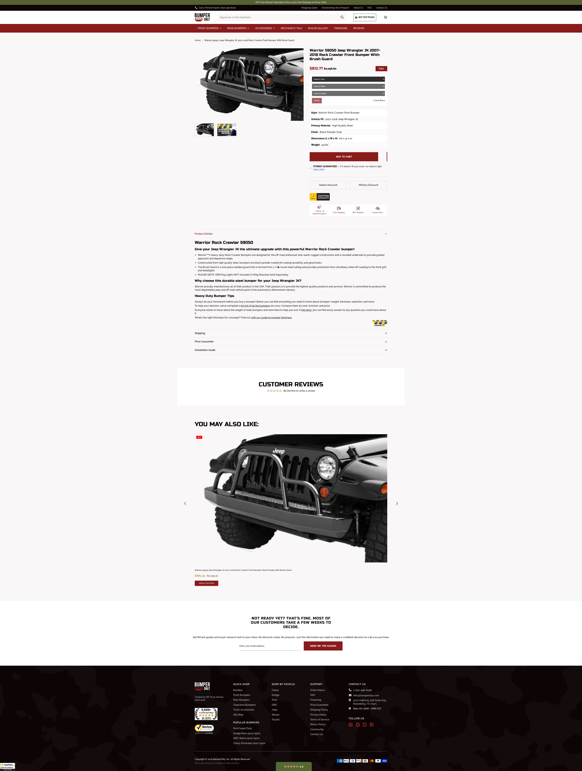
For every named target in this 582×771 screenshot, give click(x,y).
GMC (274, 704)
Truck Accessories (243, 709)
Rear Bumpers (241, 699)
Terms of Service (319, 719)
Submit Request (319, 214)
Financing (315, 699)
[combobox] (281, 17)
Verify (316, 100)
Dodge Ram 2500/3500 (246, 733)
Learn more (318, 169)
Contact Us (381, 8)
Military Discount (368, 185)
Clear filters (379, 100)
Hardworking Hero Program (335, 8)
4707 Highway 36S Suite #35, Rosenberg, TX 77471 (369, 702)
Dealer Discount (328, 185)
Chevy (275, 690)
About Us (358, 8)
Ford (274, 699)
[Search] (342, 17)
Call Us (318, 211)
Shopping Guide (309, 8)
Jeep (274, 709)
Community (317, 729)
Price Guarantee (319, 704)
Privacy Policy (318, 714)
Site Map (238, 714)
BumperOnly (219, 759)
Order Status (317, 690)
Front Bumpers (241, 695)
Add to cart (344, 156)
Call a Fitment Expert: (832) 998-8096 (217, 8)
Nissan (275, 714)
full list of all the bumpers (255, 305)
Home (198, 40)
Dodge (275, 695)
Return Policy (318, 724)
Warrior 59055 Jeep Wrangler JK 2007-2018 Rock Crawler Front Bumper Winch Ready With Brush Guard (243, 570)
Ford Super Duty (242, 728)
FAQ (369, 8)
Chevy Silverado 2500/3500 (249, 743)
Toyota (276, 719)
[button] (7, 767)
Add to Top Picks (206, 583)
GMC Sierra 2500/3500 (246, 738)
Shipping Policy (319, 709)
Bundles (238, 690)
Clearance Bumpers (244, 704)
